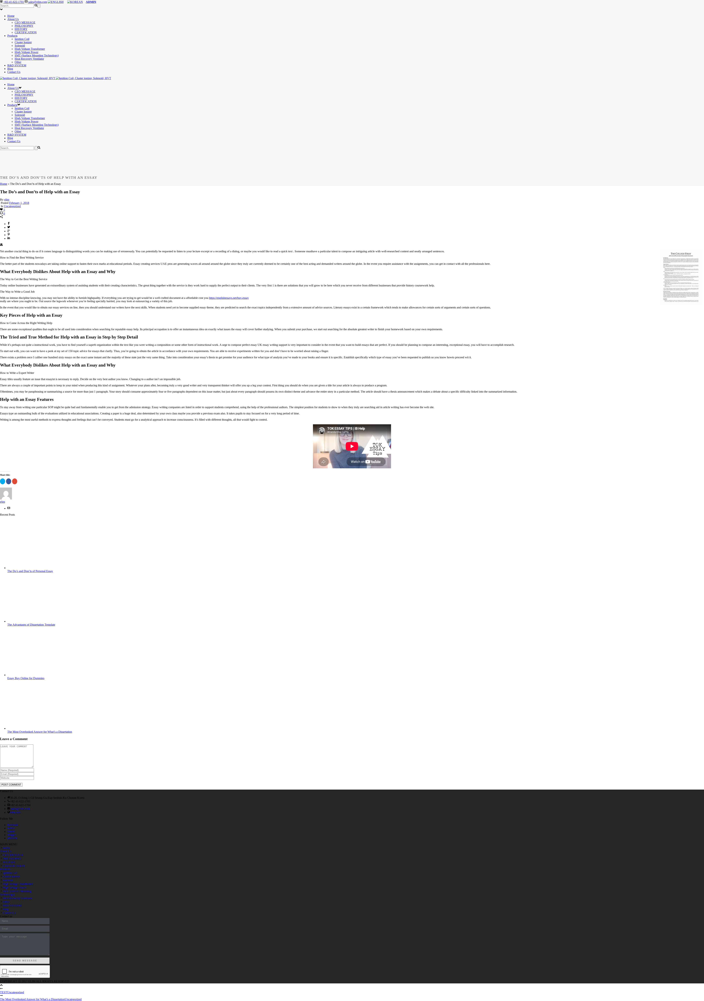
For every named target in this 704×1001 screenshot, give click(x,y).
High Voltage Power (26, 52)
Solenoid (20, 45)
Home (10, 15)
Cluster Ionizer (23, 42)
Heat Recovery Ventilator (29, 58)
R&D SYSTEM (16, 65)
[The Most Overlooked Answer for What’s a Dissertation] (36, 728)
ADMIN (91, 1)
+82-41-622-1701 (13, 1)
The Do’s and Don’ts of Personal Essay (30, 571)
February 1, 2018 (19, 202)
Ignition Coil (22, 39)
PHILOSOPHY (24, 25)
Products (12, 35)
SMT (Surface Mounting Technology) (37, 55)
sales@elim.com (37, 1)
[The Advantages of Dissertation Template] (36, 621)
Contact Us (13, 72)
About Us (13, 19)
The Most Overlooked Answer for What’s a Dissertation (39, 731)
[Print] (1, 245)
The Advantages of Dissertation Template (31, 624)
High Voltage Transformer (30, 48)
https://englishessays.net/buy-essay (229, 297)
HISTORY (21, 29)
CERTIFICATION (26, 32)
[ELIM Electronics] (55, 78)
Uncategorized (12, 206)
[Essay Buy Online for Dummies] (36, 674)
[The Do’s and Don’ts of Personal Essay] (36, 567)
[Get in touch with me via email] (8, 508)
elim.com (15, 812)
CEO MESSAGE (25, 22)
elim (6, 199)
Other (18, 62)
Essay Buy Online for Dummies (25, 678)
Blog (10, 68)
